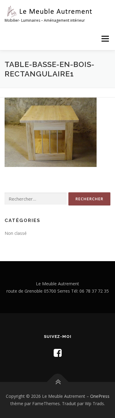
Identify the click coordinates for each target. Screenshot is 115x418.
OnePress (99, 396)
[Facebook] (58, 352)
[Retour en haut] (57, 382)
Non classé (16, 233)
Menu (105, 38)
